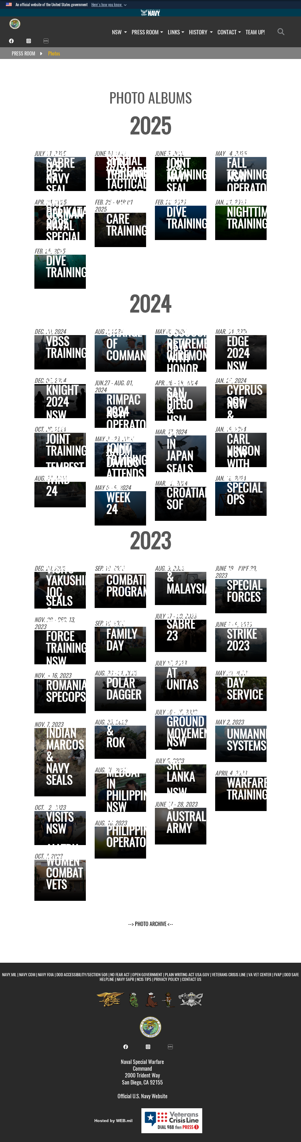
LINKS (174, 32)
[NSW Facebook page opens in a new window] (11, 40)
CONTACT (227, 32)
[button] (109, 5)
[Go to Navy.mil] (150, 12)
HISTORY (198, 32)
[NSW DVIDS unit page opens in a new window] (46, 40)
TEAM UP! (255, 32)
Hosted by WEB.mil (113, 1120)
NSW (117, 32)
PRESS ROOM (145, 32)
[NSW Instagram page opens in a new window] (28, 40)
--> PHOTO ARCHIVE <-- (150, 924)
